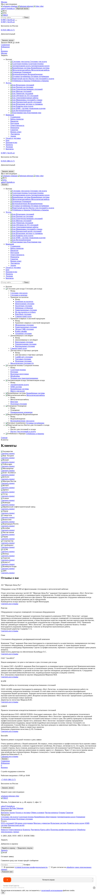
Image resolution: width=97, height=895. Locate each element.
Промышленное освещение (21, 412)
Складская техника (36, 64)
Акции (13, 136)
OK (3, 893)
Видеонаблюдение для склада (22, 421)
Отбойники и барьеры (39, 81)
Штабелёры (15, 376)
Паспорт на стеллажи (24, 87)
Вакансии (14, 121)
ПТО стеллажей (7, 823)
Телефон (26, 865)
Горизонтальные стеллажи (25, 344)
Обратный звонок (22, 8)
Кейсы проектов (17, 119)
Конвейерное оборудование (45, 817)
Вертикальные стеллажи (25, 346)
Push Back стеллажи (23, 314)
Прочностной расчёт (16, 825)
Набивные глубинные (24, 308)
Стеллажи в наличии (18, 295)
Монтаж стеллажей (23, 91)
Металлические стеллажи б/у (22, 363)
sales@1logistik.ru (8, 8)
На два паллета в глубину (25, 312)
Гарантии (14, 130)
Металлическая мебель (40, 70)
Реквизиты (14, 128)
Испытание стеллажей (24, 85)
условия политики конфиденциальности (31, 867)
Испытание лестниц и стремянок (29, 104)
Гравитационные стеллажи (26, 310)
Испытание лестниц (58, 823)
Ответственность (17, 125)
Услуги (8, 83)
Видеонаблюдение (35, 74)
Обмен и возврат (37, 813)
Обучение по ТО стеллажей (26, 96)
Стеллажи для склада (9, 817)
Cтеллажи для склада (38, 61)
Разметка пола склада (24, 106)
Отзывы (62, 813)
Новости (4, 830)
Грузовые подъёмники (39, 76)
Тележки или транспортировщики (24, 378)
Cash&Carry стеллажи (24, 357)
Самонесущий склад (23, 316)
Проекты (9, 145)
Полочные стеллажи (23, 361)
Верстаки (14, 402)
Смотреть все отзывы (9, 604)
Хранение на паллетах (24, 301)
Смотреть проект (8, 453)
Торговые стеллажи (23, 359)
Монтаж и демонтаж (41, 823)
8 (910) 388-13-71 (8, 30)
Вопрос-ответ (15, 132)
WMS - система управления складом (30, 108)
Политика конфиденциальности (63, 830)
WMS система (16, 387)
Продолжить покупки (25, 848)
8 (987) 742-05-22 (8, 20)
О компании (15, 117)
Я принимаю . (26, 867)
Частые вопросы (51, 813)
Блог (7, 140)
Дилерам (9, 147)
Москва (4, 2)
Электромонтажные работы (26, 98)
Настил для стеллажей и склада (41, 79)
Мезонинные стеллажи (24, 325)
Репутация (14, 123)
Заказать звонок (7, 40)
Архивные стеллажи (23, 333)
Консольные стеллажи (24, 342)
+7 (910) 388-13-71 (8, 780)
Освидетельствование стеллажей (29, 89)
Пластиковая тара (33, 113)
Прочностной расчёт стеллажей (28, 102)
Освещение (26, 72)
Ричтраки (14, 372)
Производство (11, 142)
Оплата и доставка (13, 138)
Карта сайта (45, 830)
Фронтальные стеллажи (24, 304)
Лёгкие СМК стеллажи (24, 329)
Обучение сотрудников (23, 823)
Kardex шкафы (21, 331)
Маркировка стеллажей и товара (28, 100)
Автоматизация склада (40, 66)
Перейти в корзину (8, 848)
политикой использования (52, 890)
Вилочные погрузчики (19, 374)
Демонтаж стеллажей (24, 93)
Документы (15, 134)
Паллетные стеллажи (23, 306)
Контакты (10, 149)
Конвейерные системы (40, 68)
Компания (10, 115)
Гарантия (69, 813)
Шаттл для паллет (17, 391)
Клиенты (26, 830)
